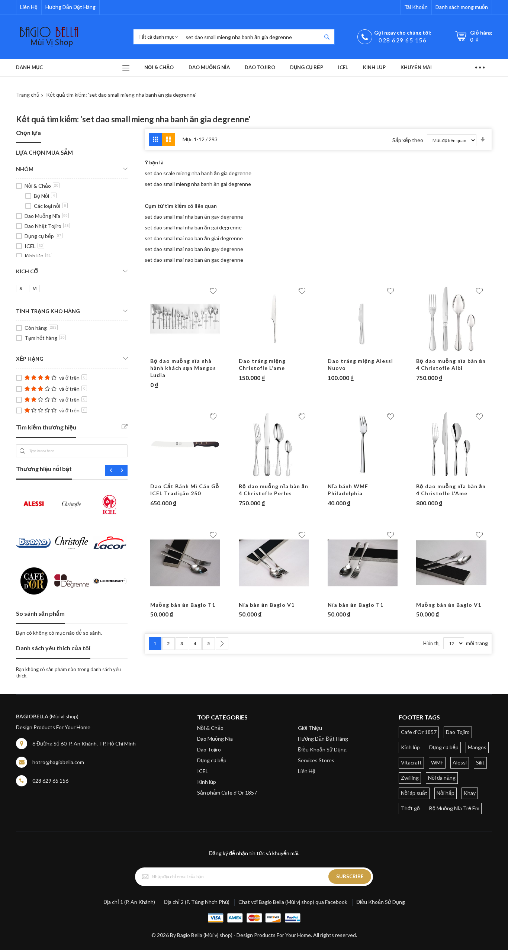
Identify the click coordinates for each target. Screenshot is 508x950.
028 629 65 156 (403, 40)
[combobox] (251, 36)
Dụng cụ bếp (43, 236)
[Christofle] (71, 504)
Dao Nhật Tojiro (47, 226)
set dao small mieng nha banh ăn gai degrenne (198, 184)
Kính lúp (38, 256)
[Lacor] (110, 542)
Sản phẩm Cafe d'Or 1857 (227, 792)
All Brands (125, 427)
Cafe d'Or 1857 (419, 732)
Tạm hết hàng (45, 338)
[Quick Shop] (185, 350)
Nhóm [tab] (24, 169)
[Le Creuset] (110, 581)
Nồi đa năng (442, 778)
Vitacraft (411, 762)
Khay (470, 793)
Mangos (477, 747)
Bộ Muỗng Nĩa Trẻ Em (454, 808)
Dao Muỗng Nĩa (46, 216)
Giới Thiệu (310, 728)
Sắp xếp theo (407, 140)
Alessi (460, 762)
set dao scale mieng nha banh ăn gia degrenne (198, 173)
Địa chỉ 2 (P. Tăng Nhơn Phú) (196, 902)
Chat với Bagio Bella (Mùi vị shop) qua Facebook (292, 902)
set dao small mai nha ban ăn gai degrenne (193, 227)
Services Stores (316, 760)
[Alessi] (33, 504)
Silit (480, 762)
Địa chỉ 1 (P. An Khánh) (129, 902)
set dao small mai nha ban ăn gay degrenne (194, 216)
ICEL (34, 246)
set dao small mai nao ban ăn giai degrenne (194, 238)
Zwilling (410, 778)
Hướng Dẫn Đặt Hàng (70, 7)
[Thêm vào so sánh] (199, 350)
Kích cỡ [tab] (27, 271)
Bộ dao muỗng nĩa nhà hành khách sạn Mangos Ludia (183, 368)
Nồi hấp (445, 793)
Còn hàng (41, 328)
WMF (437, 762)
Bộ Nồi (44, 196)
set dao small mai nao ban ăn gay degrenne (194, 249)
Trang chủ (27, 94)
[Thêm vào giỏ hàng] (170, 350)
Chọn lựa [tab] (28, 132)
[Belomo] (33, 542)
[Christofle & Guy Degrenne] (71, 542)
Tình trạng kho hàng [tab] (48, 311)
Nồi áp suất (414, 793)
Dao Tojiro (209, 749)
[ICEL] (110, 504)
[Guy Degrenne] (71, 581)
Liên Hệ (29, 7)
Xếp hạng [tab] (30, 358)
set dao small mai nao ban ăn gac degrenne (194, 260)
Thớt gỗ (410, 808)
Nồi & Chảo (41, 186)
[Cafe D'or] (33, 581)
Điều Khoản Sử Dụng (322, 749)
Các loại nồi (50, 206)
